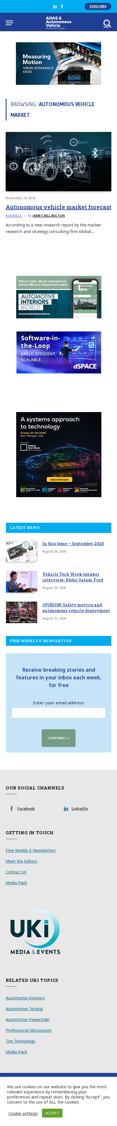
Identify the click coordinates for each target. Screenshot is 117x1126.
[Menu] (9, 22)
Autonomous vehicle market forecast (58, 207)
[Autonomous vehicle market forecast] (58, 161)
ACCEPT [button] (52, 1113)
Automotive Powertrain (27, 1019)
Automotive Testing (24, 1008)
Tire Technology (20, 1041)
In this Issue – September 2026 (73, 543)
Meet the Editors (21, 861)
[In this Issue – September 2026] (21, 551)
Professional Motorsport (29, 1030)
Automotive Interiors (25, 998)
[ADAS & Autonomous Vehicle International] (59, 23)
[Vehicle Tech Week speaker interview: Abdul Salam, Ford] (21, 582)
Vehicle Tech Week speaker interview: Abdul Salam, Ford (72, 577)
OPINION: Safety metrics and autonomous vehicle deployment (76, 607)
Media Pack (16, 882)
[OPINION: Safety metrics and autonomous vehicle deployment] (21, 612)
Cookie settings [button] (23, 1113)
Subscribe (97, 6)
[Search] (106, 22)
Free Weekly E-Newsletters (31, 850)
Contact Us (16, 872)
